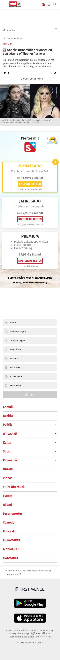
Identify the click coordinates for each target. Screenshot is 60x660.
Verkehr (14, 358)
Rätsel (7, 505)
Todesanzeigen (17, 340)
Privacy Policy (31, 630)
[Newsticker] (49, 4)
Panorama (10, 460)
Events (7, 496)
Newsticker (15, 349)
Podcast (8, 531)
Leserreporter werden (38, 570)
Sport (7, 451)
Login (31, 394)
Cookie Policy (46, 630)
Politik (7, 425)
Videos (7, 478)
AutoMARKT (11, 549)
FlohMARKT (10, 558)
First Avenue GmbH (33, 642)
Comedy (8, 522)
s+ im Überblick (14, 487)
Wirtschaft (10, 434)
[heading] (30, 52)
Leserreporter (12, 514)
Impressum (11, 630)
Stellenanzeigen (18, 331)
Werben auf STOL (14, 570)
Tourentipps (12, 574)
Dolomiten (15, 367)
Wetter (13, 322)
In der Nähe (16, 376)
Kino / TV (7, 44)
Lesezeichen (16, 385)
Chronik (8, 407)
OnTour (8, 469)
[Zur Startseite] (4, 30)
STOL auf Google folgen (32, 79)
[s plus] (43, 4)
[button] (56, 29)
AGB (21, 630)
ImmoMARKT (11, 540)
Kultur (12, 30)
